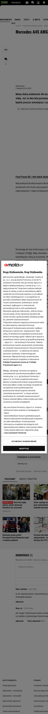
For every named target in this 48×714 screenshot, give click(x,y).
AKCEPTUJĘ (24, 449)
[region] (24, 357)
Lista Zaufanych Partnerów (15, 433)
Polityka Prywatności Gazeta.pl (15, 362)
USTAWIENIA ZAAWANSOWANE (24, 441)
